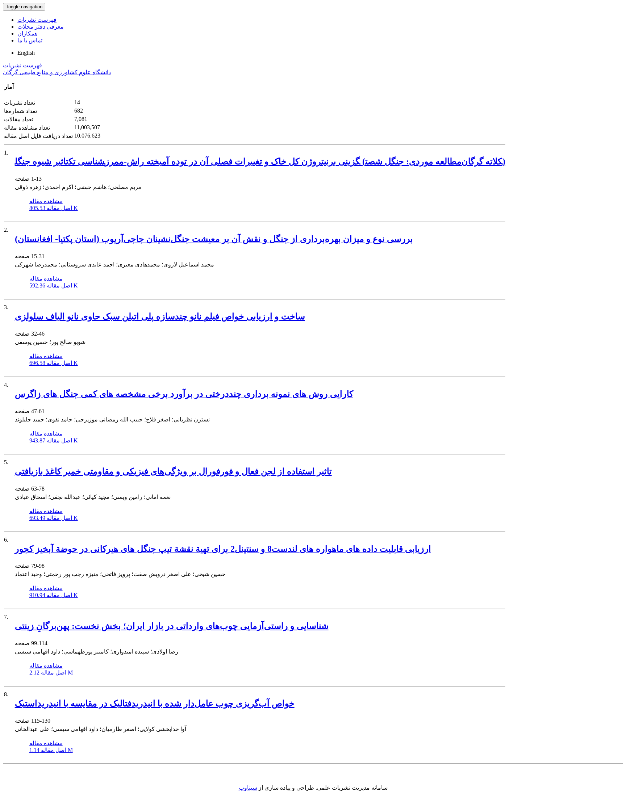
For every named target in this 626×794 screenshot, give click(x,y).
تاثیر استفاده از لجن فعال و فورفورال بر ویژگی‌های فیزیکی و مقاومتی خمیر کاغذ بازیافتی (173, 471)
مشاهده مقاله (46, 201)
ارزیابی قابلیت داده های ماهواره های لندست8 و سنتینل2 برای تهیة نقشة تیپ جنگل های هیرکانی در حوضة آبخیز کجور (223, 549)
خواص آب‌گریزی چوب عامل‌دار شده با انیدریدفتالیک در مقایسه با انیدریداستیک (155, 703)
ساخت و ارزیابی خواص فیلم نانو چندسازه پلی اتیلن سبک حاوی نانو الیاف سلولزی (160, 316)
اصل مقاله (53, 208)
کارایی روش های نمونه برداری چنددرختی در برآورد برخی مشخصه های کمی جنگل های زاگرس (184, 394)
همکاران (27, 33)
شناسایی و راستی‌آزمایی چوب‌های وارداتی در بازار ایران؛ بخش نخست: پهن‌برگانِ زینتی (172, 626)
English (26, 53)
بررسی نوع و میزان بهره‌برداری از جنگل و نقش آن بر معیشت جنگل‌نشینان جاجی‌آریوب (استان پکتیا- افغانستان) (214, 239)
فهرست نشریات (37, 20)
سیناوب (248, 788)
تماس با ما (29, 40)
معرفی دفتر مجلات (40, 27)
